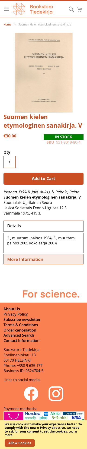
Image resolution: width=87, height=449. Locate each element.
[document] (43, 435)
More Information (25, 259)
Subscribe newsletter (22, 319)
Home (7, 24)
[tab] (43, 226)
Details (14, 225)
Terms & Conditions (20, 324)
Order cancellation (19, 330)
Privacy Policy (15, 314)
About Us (11, 308)
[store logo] (33, 9)
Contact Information (21, 340)
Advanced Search (18, 335)
